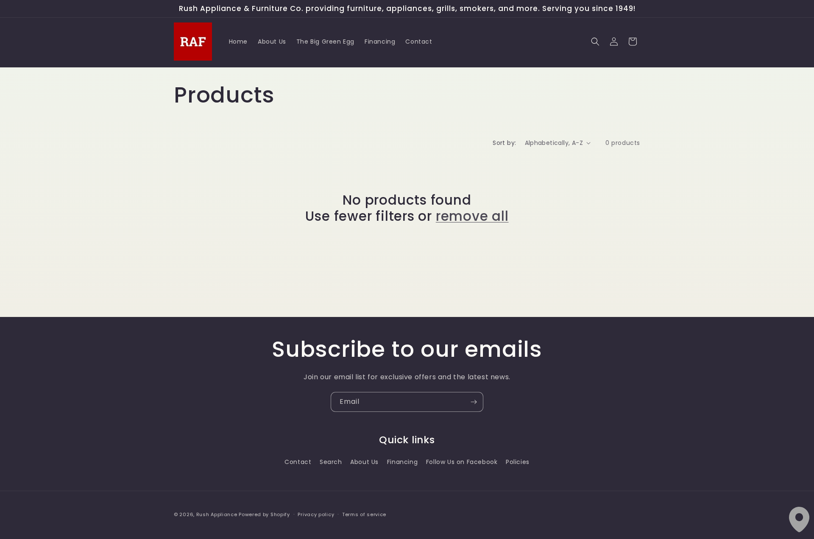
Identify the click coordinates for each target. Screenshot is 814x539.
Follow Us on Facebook (462, 461)
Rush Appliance (216, 514)
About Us (364, 461)
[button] (595, 41)
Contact (297, 461)
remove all (472, 216)
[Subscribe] (473, 402)
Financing (402, 461)
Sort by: (504, 143)
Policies (518, 461)
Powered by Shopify (264, 514)
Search (331, 461)
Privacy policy (316, 514)
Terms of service (364, 514)
